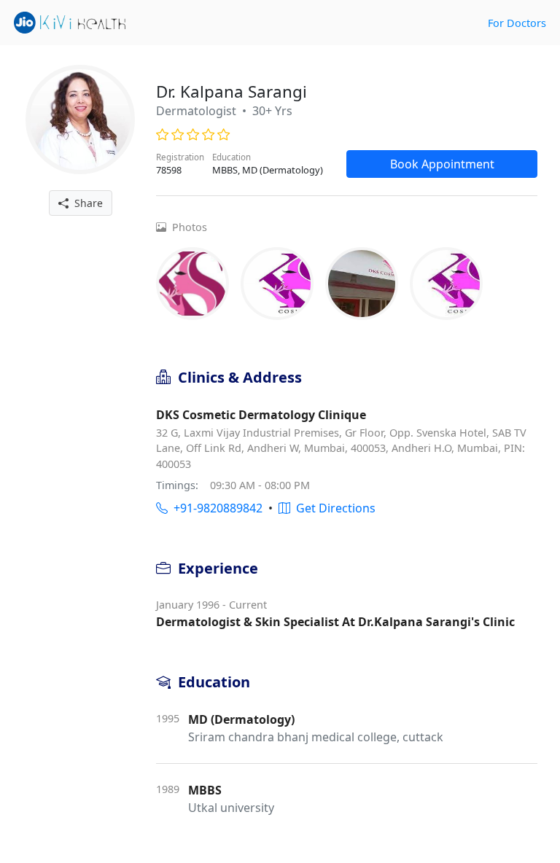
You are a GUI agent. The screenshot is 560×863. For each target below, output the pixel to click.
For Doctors (517, 23)
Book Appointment (442, 164)
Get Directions (333, 508)
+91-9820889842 (215, 508)
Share (86, 203)
